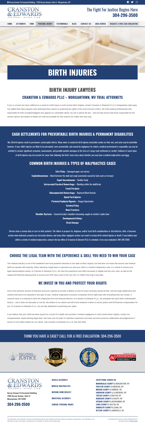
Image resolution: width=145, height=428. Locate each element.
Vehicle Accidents (60, 379)
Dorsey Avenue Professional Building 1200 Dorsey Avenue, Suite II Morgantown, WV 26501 (22, 396)
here (127, 155)
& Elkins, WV (109, 407)
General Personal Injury (62, 404)
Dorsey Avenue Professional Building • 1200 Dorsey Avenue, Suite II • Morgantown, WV (39, 2)
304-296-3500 (125, 15)
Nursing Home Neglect (61, 392)
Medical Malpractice (61, 386)
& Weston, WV (107, 404)
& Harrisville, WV (110, 410)
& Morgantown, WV (112, 383)
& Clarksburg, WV (111, 392)
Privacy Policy (134, 421)
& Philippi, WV (109, 398)
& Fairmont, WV (109, 389)
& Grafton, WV (108, 395)
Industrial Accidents (61, 398)
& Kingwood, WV (109, 386)
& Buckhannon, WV (110, 401)
